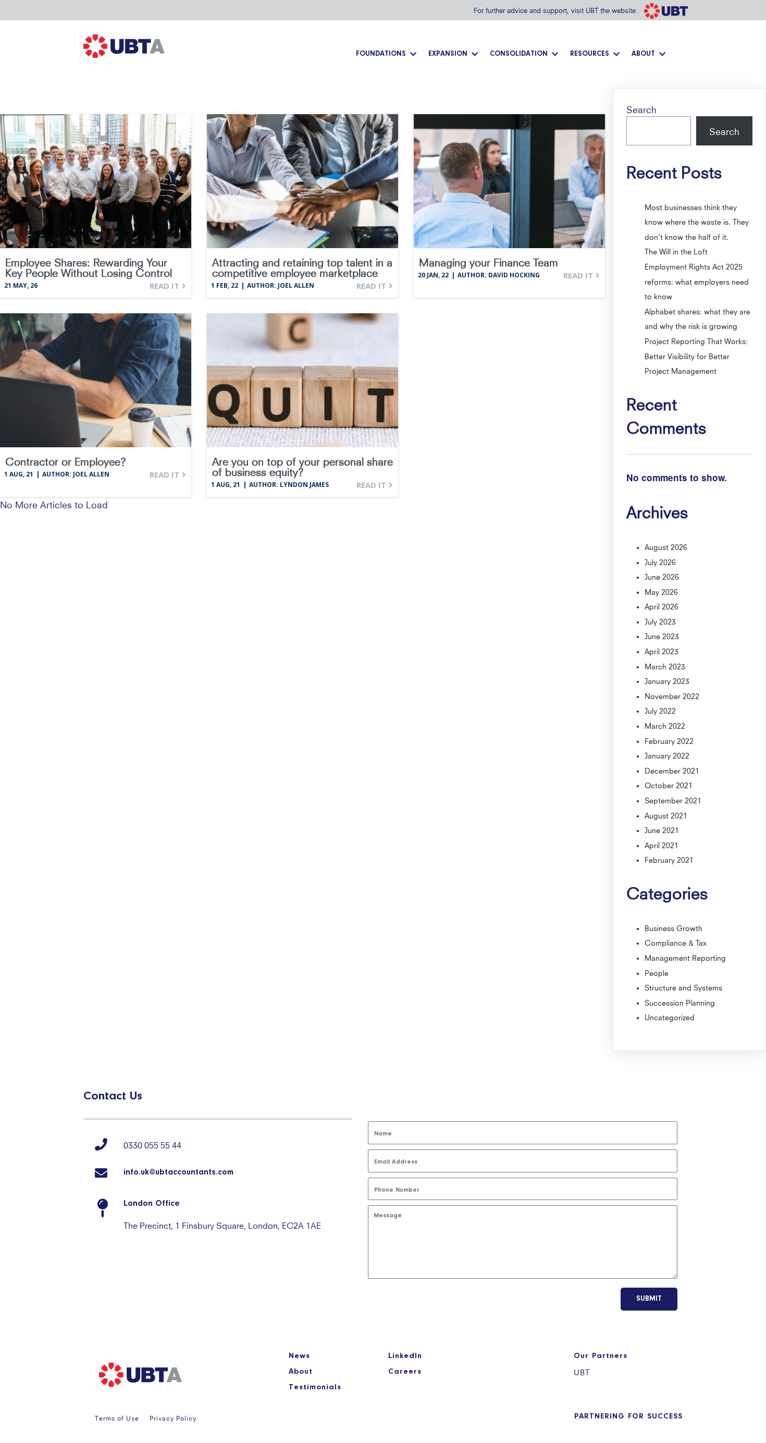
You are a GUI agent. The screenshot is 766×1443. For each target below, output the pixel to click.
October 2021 (669, 784)
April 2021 (661, 844)
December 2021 (672, 770)
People (657, 972)
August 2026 (666, 546)
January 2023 (667, 680)
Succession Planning (680, 1002)
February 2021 (669, 859)
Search (641, 108)
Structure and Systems (683, 987)
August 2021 (666, 815)
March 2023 (665, 666)
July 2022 (660, 710)
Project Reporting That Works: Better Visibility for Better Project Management (696, 355)
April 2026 (661, 606)
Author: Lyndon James (289, 484)
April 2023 (661, 651)
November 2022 (672, 695)
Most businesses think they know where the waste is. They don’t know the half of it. (697, 221)
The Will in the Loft (676, 251)
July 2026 (660, 561)
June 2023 (662, 635)
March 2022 (665, 725)
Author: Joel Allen (280, 285)
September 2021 (673, 800)
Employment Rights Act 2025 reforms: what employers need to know (697, 281)
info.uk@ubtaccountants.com (178, 1172)
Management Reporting (685, 957)
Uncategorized (670, 1016)
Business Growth (673, 927)
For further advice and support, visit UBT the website (555, 9)
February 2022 (669, 740)
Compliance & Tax (676, 942)
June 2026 (662, 576)
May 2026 (661, 591)
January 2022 (667, 755)
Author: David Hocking (499, 275)
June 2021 (662, 829)
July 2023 (660, 621)
